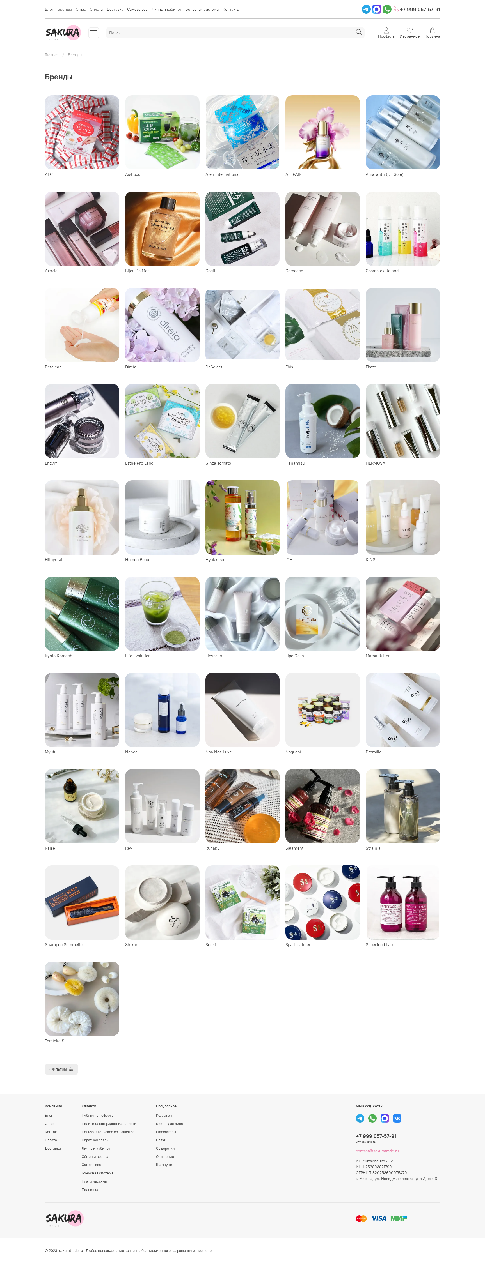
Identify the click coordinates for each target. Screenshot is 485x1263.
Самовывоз (137, 9)
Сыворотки (165, 1148)
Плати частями (94, 1181)
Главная (51, 54)
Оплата (96, 9)
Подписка (90, 1190)
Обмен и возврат (96, 1156)
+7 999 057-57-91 (419, 9)
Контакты (231, 9)
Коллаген (164, 1115)
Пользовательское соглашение (108, 1132)
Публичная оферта (97, 1115)
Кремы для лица (169, 1124)
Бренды (65, 9)
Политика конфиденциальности (109, 1124)
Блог (49, 9)
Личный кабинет (167, 9)
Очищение (165, 1156)
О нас (81, 9)
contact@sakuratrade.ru (377, 1150)
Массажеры (166, 1132)
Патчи (161, 1140)
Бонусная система (202, 9)
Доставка (115, 9)
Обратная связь (95, 1140)
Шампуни (164, 1165)
